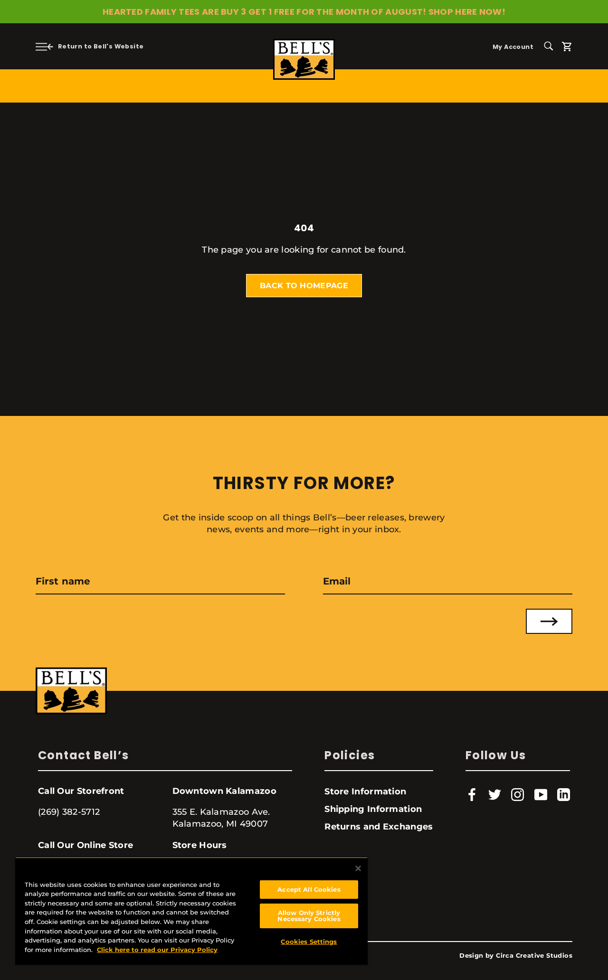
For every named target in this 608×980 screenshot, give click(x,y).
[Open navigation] (41, 46)
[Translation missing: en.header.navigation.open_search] (552, 45)
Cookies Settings (309, 941)
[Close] (358, 868)
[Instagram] (517, 794)
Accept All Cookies (308, 889)
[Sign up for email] (549, 621)
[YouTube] (540, 794)
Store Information (365, 791)
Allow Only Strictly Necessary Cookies (308, 916)
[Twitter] (494, 794)
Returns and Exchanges (378, 826)
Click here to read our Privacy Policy (157, 949)
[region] (191, 911)
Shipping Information (373, 809)
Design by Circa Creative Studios (515, 955)
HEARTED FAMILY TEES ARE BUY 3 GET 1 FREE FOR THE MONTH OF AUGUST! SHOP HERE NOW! (304, 12)
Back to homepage (304, 285)
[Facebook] (472, 794)
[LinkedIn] (563, 794)
